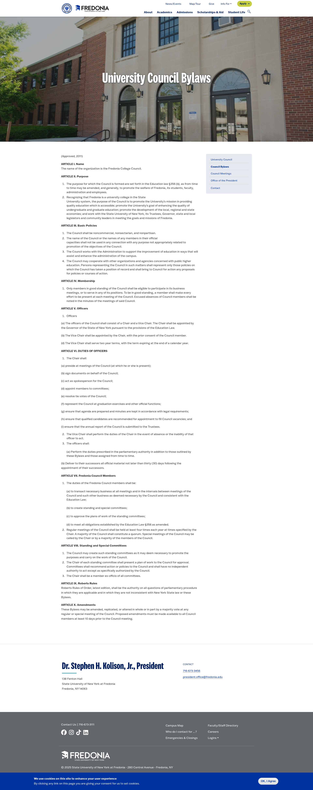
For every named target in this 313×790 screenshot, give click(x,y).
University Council (221, 159)
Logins (212, 738)
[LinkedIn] (86, 732)
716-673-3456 (191, 670)
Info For (225, 3)
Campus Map (174, 725)
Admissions (185, 12)
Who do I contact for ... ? (181, 731)
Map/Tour (195, 3)
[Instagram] (72, 732)
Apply (243, 3)
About (148, 12)
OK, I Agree (268, 781)
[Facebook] (64, 732)
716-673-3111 (86, 724)
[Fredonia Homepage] (85, 8)
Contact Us (68, 724)
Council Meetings (221, 173)
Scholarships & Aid (210, 12)
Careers (213, 731)
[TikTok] (79, 732)
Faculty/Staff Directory (223, 725)
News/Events (173, 3)
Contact (215, 188)
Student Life (236, 12)
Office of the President (224, 180)
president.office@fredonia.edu (203, 677)
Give (211, 3)
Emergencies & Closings (182, 738)
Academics (164, 12)
